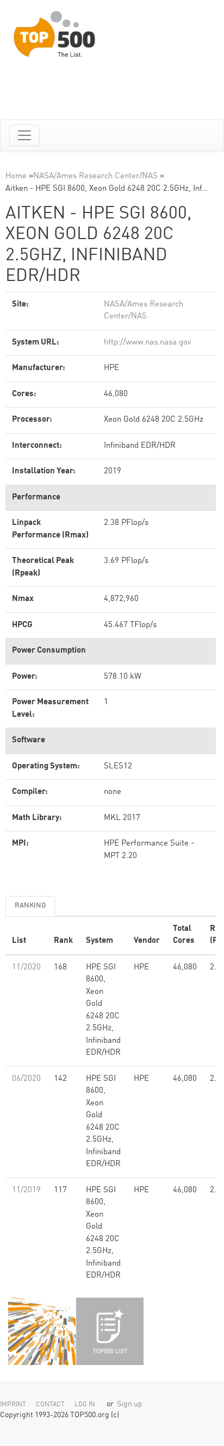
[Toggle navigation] (24, 135)
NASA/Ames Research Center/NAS (95, 176)
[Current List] (110, 1331)
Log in (84, 1404)
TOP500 (42, 1331)
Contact (50, 1404)
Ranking (30, 905)
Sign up (129, 1404)
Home (16, 176)
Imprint (13, 1404)
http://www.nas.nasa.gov (147, 343)
